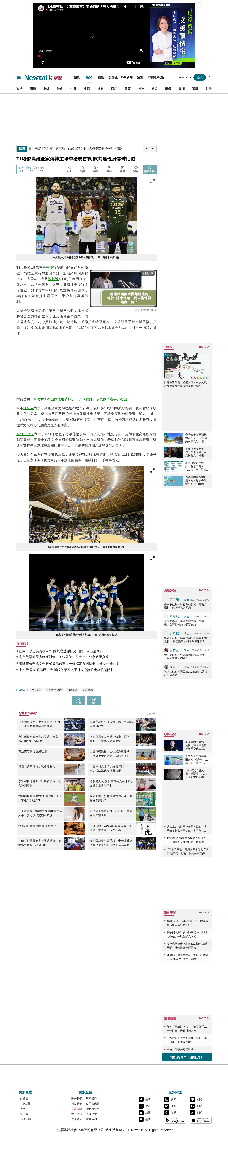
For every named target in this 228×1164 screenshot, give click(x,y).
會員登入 (76, 1119)
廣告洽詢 (91, 1119)
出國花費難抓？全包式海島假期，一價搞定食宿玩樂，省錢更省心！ (111, 753)
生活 (87, 88)
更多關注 (175, 1092)
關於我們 (76, 1098)
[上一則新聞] (146, 149)
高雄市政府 (25, 434)
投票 (23, 1108)
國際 (33, 88)
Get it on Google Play (175, 1120)
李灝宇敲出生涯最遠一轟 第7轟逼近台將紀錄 (112, 724)
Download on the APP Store (201, 1120)
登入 (200, 77)
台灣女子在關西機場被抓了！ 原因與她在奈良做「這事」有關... (82, 399)
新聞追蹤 (25, 1119)
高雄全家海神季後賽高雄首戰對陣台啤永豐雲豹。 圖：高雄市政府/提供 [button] (86, 546)
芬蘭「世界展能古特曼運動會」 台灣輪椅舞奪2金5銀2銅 (40, 842)
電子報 (24, 1114)
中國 (73, 88)
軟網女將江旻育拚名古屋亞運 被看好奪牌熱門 (111, 798)
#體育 (22, 689)
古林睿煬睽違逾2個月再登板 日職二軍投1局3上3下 (40, 798)
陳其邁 (53, 279)
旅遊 (155, 88)
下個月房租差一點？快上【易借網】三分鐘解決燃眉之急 (110, 738)
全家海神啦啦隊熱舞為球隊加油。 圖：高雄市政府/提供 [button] (86, 634)
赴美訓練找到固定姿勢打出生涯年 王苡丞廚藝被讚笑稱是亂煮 (40, 724)
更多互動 (25, 1092)
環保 (168, 88)
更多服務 (85, 1092)
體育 (128, 88)
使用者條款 (92, 1103)
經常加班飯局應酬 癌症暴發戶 (37, 825)
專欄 (182, 88)
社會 (60, 88)
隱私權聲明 (92, 1108)
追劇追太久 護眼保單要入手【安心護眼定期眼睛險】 (111, 783)
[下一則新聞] (153, 149)
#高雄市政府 (54, 689)
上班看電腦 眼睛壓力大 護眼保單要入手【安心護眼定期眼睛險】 (40, 813)
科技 (141, 88)
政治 (19, 88)
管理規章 (91, 1114)
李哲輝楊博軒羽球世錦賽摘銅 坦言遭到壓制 (39, 783)
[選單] (19, 77)
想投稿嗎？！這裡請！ (186, 1057)
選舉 (195, 88)
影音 (209, 88)
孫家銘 (29, 167)
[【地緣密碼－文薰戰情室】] (172, 35)
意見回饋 (76, 1114)
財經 (46, 88)
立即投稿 (76, 1108)
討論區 (113, 77)
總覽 (77, 77)
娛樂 (100, 88)
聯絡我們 (76, 1103)
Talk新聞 (127, 77)
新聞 (89, 77)
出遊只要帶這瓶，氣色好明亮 (36, 766)
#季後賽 (36, 689)
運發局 (28, 408)
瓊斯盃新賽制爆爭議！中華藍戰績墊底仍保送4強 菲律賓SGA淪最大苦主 (111, 843)
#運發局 (88, 689)
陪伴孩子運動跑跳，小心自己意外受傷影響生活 (111, 813)
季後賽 (51, 267)
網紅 (114, 88)
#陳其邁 (72, 689)
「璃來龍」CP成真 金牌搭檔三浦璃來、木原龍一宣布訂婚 (111, 828)
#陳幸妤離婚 (155, 77)
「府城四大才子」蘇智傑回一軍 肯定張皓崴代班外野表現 (111, 768)
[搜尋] (209, 77)
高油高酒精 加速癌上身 (33, 751)
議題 (140, 77)
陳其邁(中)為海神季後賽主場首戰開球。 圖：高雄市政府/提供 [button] (86, 257)
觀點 (101, 77)
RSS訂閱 (91, 1098)
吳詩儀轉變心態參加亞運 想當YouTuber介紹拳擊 (38, 738)
